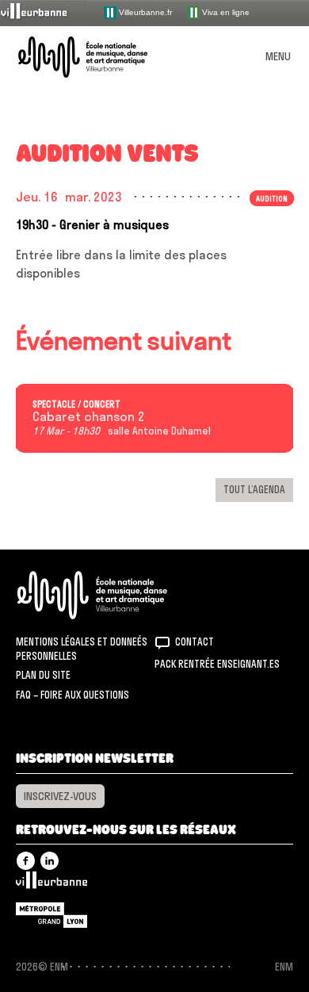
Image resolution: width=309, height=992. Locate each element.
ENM (113, 595)
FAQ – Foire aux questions (72, 694)
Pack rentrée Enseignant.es (217, 663)
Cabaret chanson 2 (88, 417)
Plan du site (43, 674)
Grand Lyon (51, 915)
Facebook (26, 861)
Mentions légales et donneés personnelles (81, 648)
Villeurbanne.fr (144, 11)
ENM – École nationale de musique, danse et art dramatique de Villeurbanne (101, 57)
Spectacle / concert (76, 404)
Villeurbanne (51, 884)
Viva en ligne (225, 11)
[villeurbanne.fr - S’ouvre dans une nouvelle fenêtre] (44, 12)
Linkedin (49, 861)
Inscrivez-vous (60, 796)
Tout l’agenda (254, 489)
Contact (194, 641)
